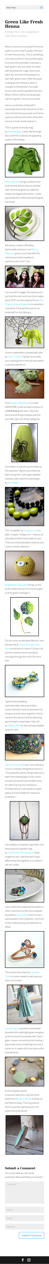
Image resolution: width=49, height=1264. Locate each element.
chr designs (13, 482)
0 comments (22, 36)
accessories (31, 32)
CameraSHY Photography (21, 852)
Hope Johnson (12, 181)
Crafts (7, 36)
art (37, 32)
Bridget (10, 32)
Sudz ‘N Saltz (14, 356)
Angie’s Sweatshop (20, 402)
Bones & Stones (23, 1098)
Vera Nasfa (21, 914)
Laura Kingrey (12, 1028)
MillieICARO (13, 725)
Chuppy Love (30, 530)
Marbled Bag (14, 131)
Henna (13, 36)
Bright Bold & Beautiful (16, 584)
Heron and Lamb (13, 764)
